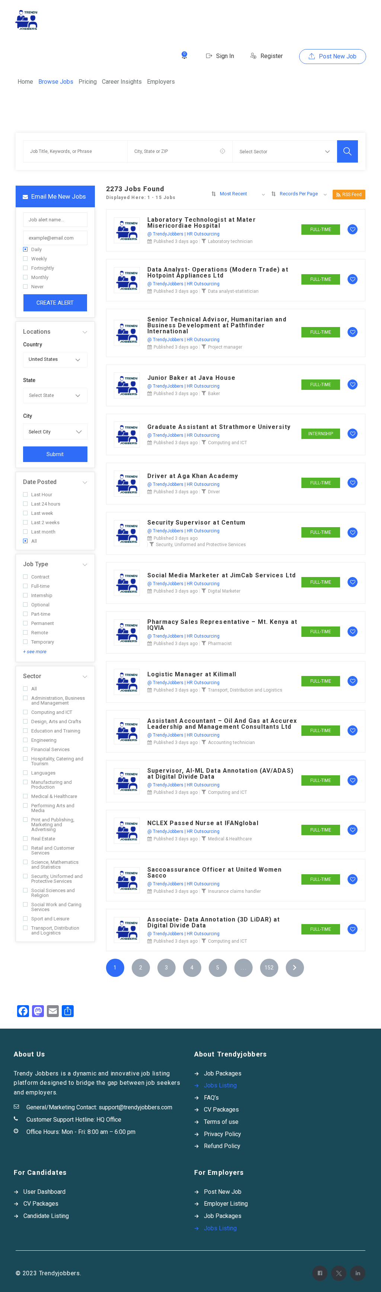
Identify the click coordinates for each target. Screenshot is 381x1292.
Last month (43, 531)
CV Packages (221, 1109)
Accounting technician (231, 742)
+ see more (35, 651)
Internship (41, 595)
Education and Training (55, 730)
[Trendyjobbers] (26, 20)
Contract (40, 576)
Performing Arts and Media (52, 808)
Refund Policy (222, 1146)
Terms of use (221, 1121)
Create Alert (55, 302)
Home (25, 81)
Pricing (88, 81)
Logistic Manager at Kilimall (192, 674)
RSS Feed (352, 194)
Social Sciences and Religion (53, 893)
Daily (36, 249)
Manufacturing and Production (51, 784)
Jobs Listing (220, 1085)
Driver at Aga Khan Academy (192, 476)
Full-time (40, 586)
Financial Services (50, 749)
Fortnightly (42, 268)
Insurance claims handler (234, 891)
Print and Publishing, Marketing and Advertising (52, 824)
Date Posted (40, 481)
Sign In (224, 56)
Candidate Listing (46, 1215)
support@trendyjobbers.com (135, 1107)
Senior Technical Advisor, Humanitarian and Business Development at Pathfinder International (216, 325)
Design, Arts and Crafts (56, 721)
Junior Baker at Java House (191, 378)
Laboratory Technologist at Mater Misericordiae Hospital (201, 223)
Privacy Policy (222, 1134)
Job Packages (222, 1073)
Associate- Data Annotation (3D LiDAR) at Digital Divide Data (213, 923)
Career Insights (122, 81)
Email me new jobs (58, 196)
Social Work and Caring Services (56, 907)
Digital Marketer (224, 591)
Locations (37, 331)
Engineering (44, 740)
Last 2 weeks (45, 522)
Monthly (39, 277)
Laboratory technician (230, 241)
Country (32, 344)
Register (271, 56)
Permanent (42, 623)
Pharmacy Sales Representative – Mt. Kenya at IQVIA (222, 625)
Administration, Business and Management (58, 700)
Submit (55, 454)
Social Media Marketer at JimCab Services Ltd (221, 575)
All (34, 541)
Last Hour (41, 494)
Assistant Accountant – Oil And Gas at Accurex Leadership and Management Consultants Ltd (222, 724)
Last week (42, 513)
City (27, 416)
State (29, 380)
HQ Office (108, 1119)
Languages (43, 772)
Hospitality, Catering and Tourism (57, 761)
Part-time (40, 614)
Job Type (35, 564)
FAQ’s (211, 1097)
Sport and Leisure (50, 918)
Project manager (225, 347)
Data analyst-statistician (233, 291)
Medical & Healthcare (54, 796)
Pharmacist (220, 643)
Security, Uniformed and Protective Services (57, 879)
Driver (214, 492)
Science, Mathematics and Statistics (55, 864)
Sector (32, 676)
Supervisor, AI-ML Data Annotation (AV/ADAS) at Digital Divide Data (220, 774)
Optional (40, 604)
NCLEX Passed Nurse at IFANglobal (203, 823)
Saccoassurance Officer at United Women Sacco (214, 873)
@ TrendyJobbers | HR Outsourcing (183, 234)
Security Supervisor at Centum (196, 523)
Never (37, 286)
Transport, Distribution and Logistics (55, 930)
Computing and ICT (51, 712)
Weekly (39, 258)
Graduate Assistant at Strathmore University (219, 427)
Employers (161, 81)
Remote (39, 632)
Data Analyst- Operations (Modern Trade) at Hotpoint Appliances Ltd (217, 273)
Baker (214, 393)
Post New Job (336, 56)
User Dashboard (44, 1191)
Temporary (42, 641)
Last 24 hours (45, 503)
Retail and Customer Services (52, 850)
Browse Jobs (55, 81)
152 (269, 968)
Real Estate (43, 838)
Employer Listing (226, 1203)
